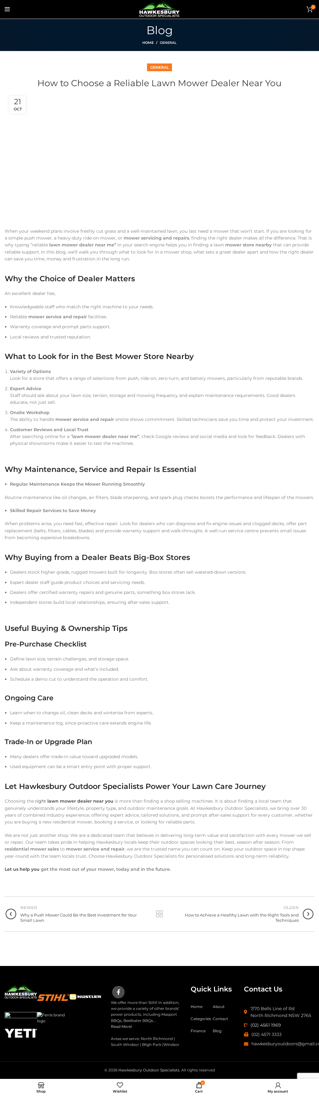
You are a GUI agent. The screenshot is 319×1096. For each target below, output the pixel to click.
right (73, 801)
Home (148, 42)
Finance (198, 1030)
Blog (217, 1030)
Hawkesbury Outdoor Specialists (148, 1070)
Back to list (159, 914)
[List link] (279, 1012)
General (168, 42)
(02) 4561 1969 (265, 1025)
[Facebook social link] (118, 992)
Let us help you (22, 869)
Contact (220, 1018)
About (219, 1006)
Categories (201, 1018)
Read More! (121, 1026)
